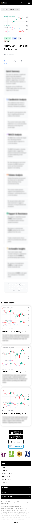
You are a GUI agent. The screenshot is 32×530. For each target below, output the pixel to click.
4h (20, 38)
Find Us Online (7, 497)
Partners (5, 470)
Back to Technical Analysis (11, 9)
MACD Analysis (16, 63)
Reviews (4, 482)
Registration (6, 476)
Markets (5, 488)
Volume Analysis (23, 63)
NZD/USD (8, 38)
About (4, 467)
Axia (3, 463)
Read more (16, 522)
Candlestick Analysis (7, 63)
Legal (4, 492)
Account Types (7, 473)
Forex (15, 38)
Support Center (7, 479)
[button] (16, 463)
